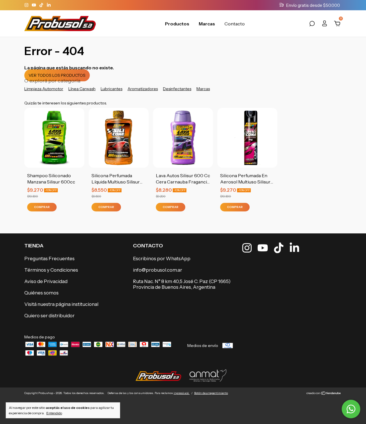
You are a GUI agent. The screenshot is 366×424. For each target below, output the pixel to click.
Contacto (234, 24)
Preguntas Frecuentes (49, 258)
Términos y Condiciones (51, 270)
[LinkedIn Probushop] (49, 5)
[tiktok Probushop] (41, 5)
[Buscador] (312, 24)
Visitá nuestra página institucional (61, 304)
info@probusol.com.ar (157, 270)
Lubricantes (111, 88)
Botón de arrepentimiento (211, 393)
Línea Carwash (82, 88)
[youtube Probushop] (34, 5)
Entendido (54, 413)
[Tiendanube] (324, 393)
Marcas (207, 24)
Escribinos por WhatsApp (161, 258)
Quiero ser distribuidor (49, 315)
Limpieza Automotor (43, 88)
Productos (177, 24)
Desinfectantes (177, 88)
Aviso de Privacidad (45, 281)
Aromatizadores (143, 88)
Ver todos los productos (57, 75)
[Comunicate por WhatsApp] (351, 409)
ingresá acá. (182, 393)
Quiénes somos (41, 293)
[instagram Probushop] (26, 5)
